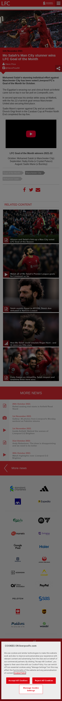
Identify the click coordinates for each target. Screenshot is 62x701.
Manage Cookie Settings (31, 689)
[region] (31, 670)
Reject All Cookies (44, 680)
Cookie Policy (20, 673)
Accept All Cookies (18, 680)
